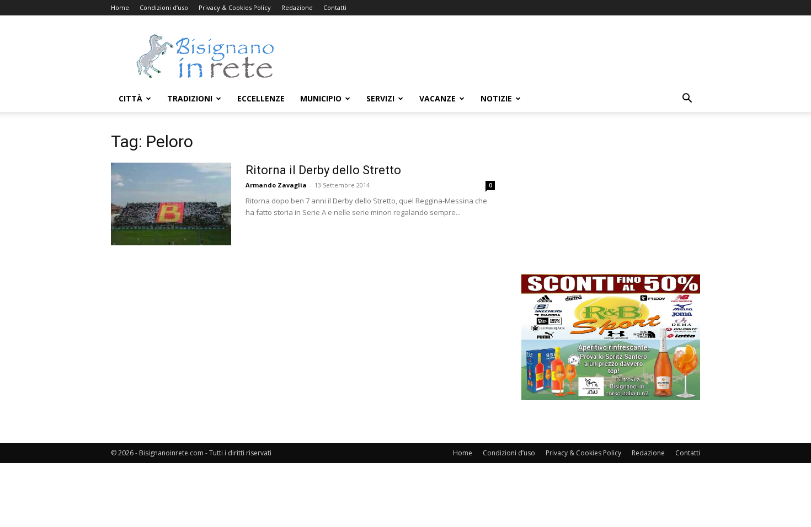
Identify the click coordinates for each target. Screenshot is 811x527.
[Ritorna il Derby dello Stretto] (171, 204)
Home (120, 7)
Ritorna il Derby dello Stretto (323, 170)
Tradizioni (189, 98)
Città (130, 98)
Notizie (496, 98)
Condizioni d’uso (164, 7)
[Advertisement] (499, 55)
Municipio (321, 98)
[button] (687, 99)
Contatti (334, 7)
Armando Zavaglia (276, 185)
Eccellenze (261, 98)
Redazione (297, 7)
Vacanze (437, 98)
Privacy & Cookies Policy (235, 7)
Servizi (380, 98)
